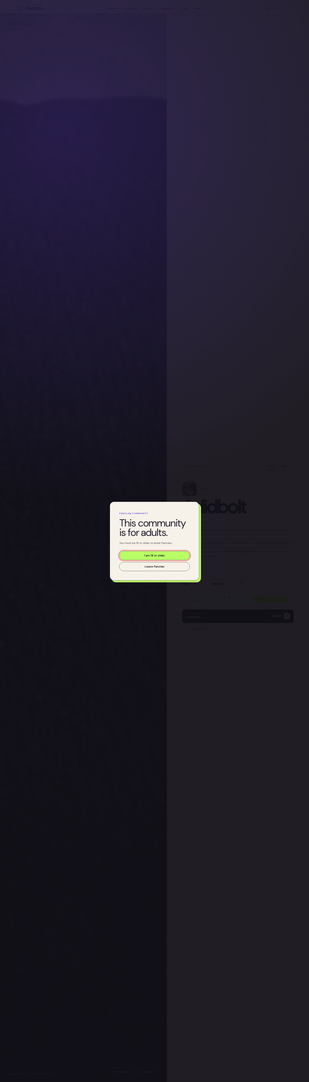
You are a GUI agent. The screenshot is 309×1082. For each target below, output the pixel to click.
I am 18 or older (154, 555)
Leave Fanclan (155, 566)
